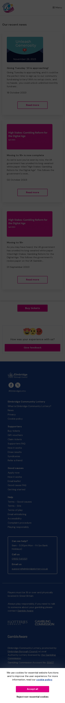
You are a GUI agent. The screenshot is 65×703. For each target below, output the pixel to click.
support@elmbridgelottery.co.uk (30, 568)
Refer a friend (15, 460)
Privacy (12, 414)
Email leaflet (14, 481)
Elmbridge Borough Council (22, 651)
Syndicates (14, 456)
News (11, 410)
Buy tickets (32, 308)
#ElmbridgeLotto (17, 391)
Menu (58, 7)
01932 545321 (19, 558)
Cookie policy (15, 418)
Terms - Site (14, 505)
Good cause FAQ (17, 485)
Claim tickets (15, 439)
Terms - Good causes (20, 501)
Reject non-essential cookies (33, 696)
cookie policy (44, 679)
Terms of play (15, 510)
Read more (32, 105)
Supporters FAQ (16, 443)
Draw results (15, 452)
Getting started (16, 489)
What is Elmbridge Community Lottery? (29, 406)
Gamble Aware (25, 610)
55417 (50, 662)
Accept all (32, 689)
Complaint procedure (19, 522)
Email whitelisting (17, 514)
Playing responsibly (18, 527)
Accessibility (15, 518)
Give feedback (32, 347)
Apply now (14, 472)
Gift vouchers (15, 435)
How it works (15, 447)
